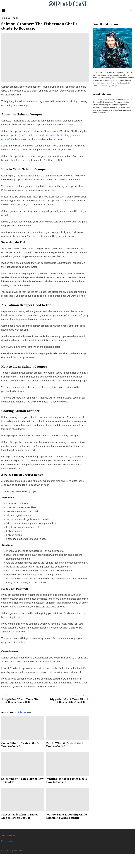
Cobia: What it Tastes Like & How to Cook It (20, 744)
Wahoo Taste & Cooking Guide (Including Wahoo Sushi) (66, 816)
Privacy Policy (7, 841)
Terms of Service (8, 836)
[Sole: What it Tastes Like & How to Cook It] (22, 764)
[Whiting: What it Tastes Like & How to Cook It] (67, 764)
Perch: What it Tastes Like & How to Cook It (65, 744)
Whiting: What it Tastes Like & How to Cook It (67, 780)
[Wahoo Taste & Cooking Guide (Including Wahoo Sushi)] (67, 799)
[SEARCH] (132, 10)
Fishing (21, 712)
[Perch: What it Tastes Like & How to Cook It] (67, 728)
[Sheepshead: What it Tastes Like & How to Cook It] (22, 799)
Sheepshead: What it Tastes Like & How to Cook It (19, 816)
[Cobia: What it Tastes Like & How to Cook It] (22, 728)
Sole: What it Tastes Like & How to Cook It (22, 780)
